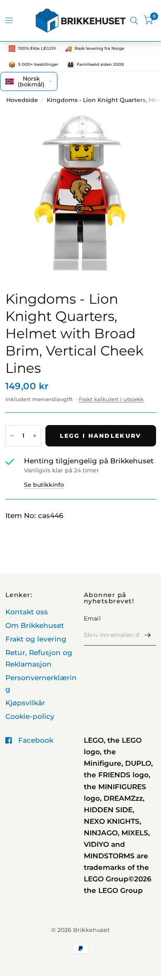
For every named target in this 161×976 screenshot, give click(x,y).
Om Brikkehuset (34, 625)
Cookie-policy (29, 716)
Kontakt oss (26, 612)
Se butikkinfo (44, 485)
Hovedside (22, 100)
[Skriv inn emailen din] (148, 635)
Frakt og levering (35, 639)
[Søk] (134, 20)
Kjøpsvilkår (25, 703)
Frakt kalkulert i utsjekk (111, 399)
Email (92, 618)
